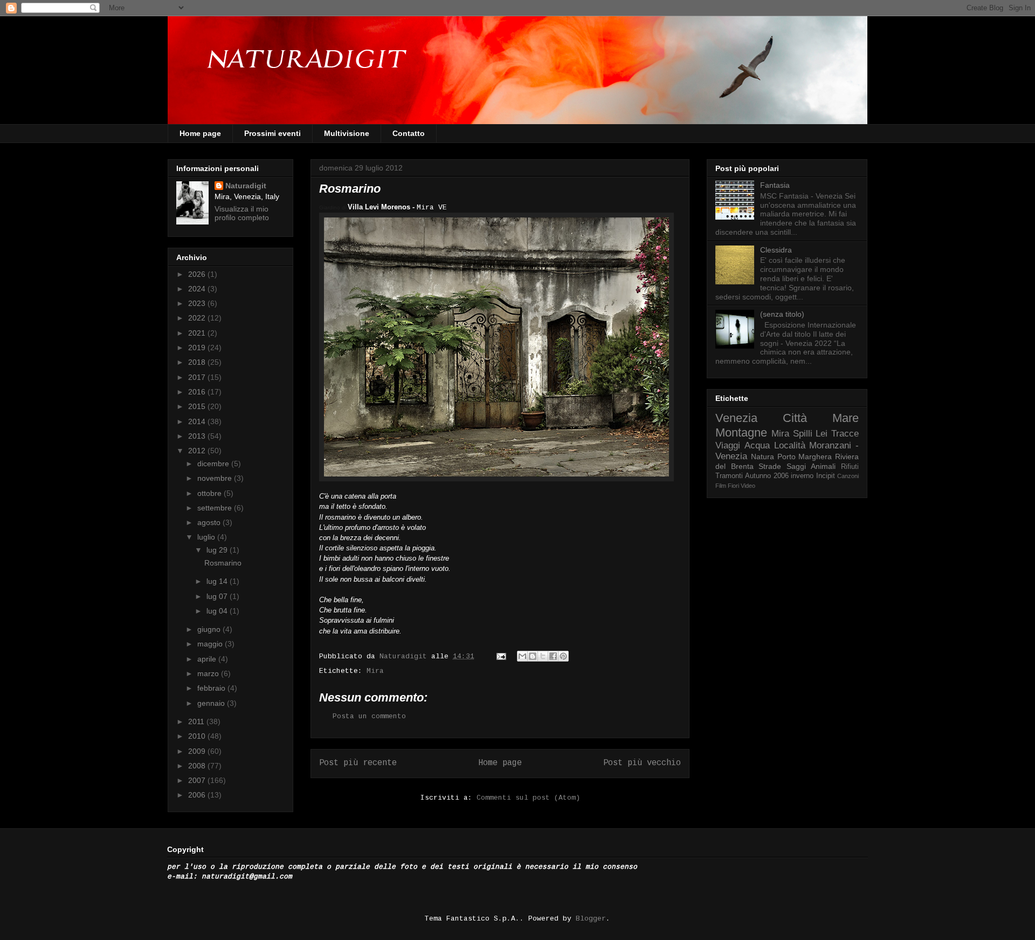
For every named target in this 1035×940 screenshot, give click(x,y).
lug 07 (218, 596)
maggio (211, 643)
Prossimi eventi (272, 133)
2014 (198, 421)
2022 (198, 318)
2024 (198, 288)
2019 (198, 347)
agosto (210, 522)
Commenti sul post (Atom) (528, 798)
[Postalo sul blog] (532, 656)
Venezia (736, 418)
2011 (197, 721)
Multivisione (346, 133)
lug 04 (218, 611)
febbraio (212, 688)
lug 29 (218, 550)
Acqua (757, 445)
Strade (769, 466)
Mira (375, 671)
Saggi (796, 466)
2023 (198, 303)
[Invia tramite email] (522, 656)
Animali (823, 466)
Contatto (408, 133)
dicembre (214, 463)
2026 (198, 274)
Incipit (825, 476)
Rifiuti (850, 467)
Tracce (845, 433)
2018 (198, 362)
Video (748, 485)
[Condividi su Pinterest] (563, 656)
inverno (802, 476)
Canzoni (848, 476)
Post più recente (358, 763)
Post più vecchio (642, 763)
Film (720, 485)
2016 (198, 391)
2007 (198, 780)
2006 (198, 795)
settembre (215, 507)
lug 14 (218, 581)
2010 (198, 736)
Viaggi (727, 445)
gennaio (212, 703)
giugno (210, 629)
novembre (215, 478)
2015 (198, 406)
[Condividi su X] (542, 656)
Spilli (802, 433)
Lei (821, 433)
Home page (200, 133)
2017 (198, 377)
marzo (209, 673)
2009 (198, 751)
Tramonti (729, 476)
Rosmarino (223, 562)
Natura (762, 456)
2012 (198, 450)
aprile (207, 659)
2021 (198, 333)
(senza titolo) (782, 314)
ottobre (210, 493)
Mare (845, 418)
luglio (207, 537)
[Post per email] (501, 656)
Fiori (733, 485)
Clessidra (776, 250)
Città (795, 418)
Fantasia (775, 185)
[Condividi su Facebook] (553, 656)
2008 (198, 765)
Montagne (741, 432)
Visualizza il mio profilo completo (242, 213)
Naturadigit (405, 656)
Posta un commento (369, 716)
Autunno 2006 (766, 476)
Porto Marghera (804, 456)
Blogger (591, 919)
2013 (198, 436)
